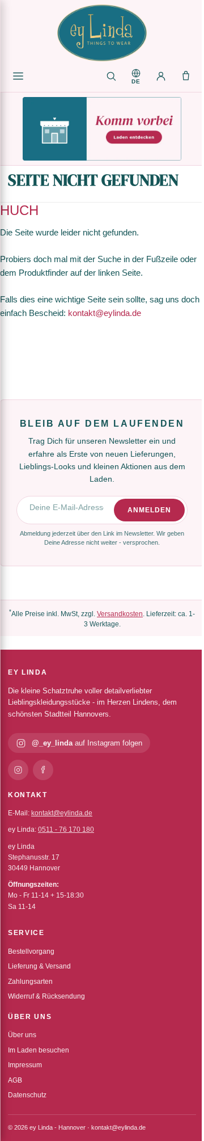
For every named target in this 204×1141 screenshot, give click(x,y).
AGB (15, 1080)
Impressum (25, 1065)
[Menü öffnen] (18, 76)
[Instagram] (18, 770)
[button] (136, 76)
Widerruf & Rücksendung (46, 996)
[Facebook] (43, 770)
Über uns (22, 1035)
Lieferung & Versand (39, 966)
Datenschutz (27, 1095)
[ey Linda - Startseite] (102, 33)
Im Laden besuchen (38, 1050)
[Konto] (161, 76)
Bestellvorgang (31, 951)
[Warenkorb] (186, 76)
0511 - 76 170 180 (66, 829)
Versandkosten (120, 614)
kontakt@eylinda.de (104, 313)
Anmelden (149, 510)
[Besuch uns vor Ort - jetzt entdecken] (102, 129)
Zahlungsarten (30, 982)
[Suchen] (111, 76)
